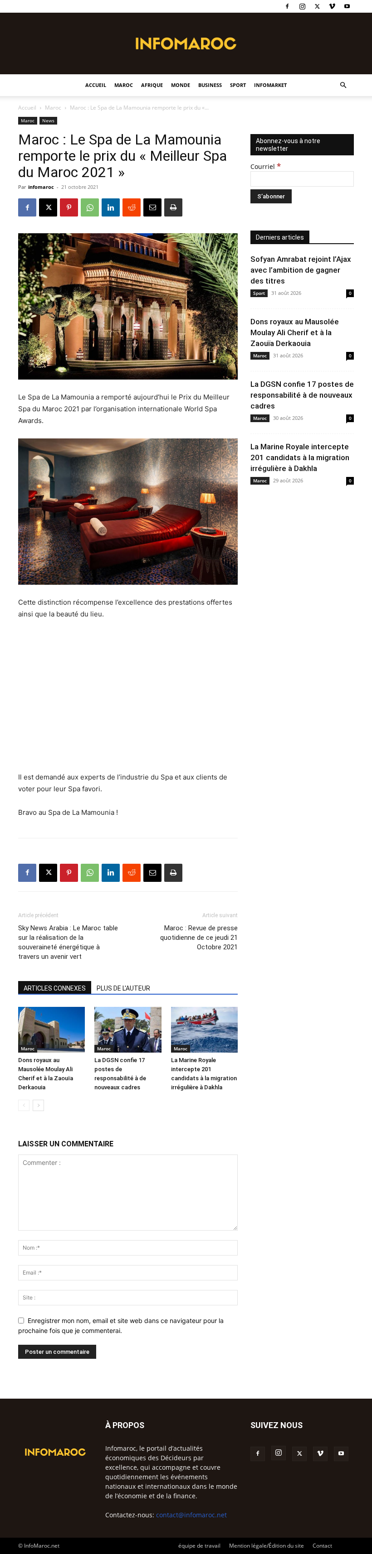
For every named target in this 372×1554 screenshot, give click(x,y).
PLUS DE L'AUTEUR (123, 988)
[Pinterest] (69, 207)
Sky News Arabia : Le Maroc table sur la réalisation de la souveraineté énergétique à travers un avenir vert (68, 942)
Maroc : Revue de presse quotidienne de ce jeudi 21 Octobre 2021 (199, 937)
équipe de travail (199, 1545)
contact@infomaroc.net (191, 1515)
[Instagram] (302, 6)
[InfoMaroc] (186, 43)
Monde (180, 85)
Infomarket (270, 85)
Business (210, 85)
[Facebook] (287, 6)
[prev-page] (23, 1105)
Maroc (123, 85)
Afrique (152, 85)
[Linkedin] (111, 207)
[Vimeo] (332, 6)
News (48, 120)
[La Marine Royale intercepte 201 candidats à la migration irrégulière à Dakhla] (204, 1030)
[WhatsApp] (90, 207)
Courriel (265, 166)
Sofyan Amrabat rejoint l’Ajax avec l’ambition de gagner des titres (300, 270)
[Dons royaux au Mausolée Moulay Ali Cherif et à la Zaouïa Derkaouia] (51, 1030)
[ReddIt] (131, 207)
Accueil (95, 85)
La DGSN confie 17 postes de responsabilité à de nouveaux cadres (302, 395)
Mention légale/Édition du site (266, 1545)
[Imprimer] (173, 207)
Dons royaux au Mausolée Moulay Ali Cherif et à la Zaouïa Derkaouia (294, 332)
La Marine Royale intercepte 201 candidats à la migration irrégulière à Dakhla (299, 457)
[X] (317, 6)
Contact (322, 1545)
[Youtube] (347, 6)
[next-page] (38, 1105)
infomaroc (41, 186)
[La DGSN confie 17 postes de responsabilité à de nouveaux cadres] (127, 1030)
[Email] (152, 207)
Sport (238, 85)
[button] (343, 85)
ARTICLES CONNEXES (55, 988)
